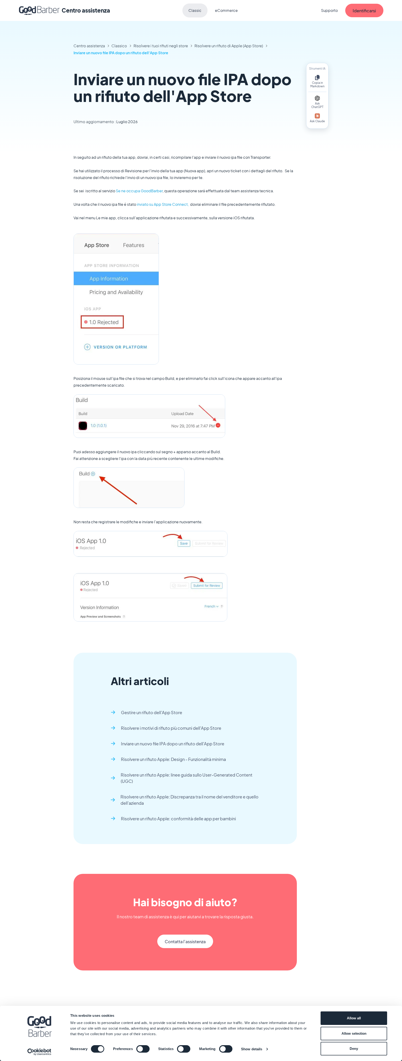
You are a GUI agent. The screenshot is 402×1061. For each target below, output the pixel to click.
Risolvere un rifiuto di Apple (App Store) (228, 45)
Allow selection (354, 1033)
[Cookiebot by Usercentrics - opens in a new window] (39, 1051)
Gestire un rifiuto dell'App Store (151, 712)
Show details (251, 1049)
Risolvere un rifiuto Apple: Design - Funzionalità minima (173, 759)
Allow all (354, 1018)
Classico (119, 45)
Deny (354, 1049)
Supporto (329, 10)
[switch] (143, 1049)
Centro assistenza (89, 45)
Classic (194, 10)
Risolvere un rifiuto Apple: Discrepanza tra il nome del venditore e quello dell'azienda (189, 800)
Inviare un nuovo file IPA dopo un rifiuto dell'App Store (121, 52)
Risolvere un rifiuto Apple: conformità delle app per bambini (178, 818)
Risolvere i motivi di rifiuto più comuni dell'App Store (171, 728)
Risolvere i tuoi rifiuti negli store (161, 45)
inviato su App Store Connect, (163, 204)
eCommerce (226, 10)
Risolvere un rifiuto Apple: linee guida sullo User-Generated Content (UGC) (186, 778)
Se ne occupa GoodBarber (139, 190)
